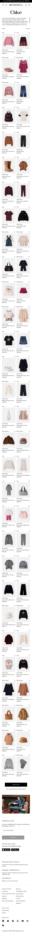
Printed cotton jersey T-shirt (9, 350)
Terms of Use (5, 908)
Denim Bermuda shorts (23, 350)
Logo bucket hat (21, 749)
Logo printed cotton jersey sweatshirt (12, 101)
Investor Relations (20, 901)
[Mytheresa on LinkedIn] (3, 921)
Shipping (4, 898)
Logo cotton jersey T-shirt (23, 126)
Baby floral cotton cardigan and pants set (13, 525)
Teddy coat (5, 649)
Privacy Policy (5, 910)
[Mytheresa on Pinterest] (13, 921)
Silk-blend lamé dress (22, 325)
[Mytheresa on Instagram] (18, 921)
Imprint (4, 912)
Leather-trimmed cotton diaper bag (11, 276)
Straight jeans (20, 151)
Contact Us (5, 891)
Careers (18, 898)
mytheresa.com (20, 931)
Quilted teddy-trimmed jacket (10, 450)
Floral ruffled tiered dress (9, 325)
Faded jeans (20, 101)
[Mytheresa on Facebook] (8, 921)
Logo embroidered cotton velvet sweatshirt (13, 599)
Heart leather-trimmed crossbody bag (12, 425)
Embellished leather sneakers (10, 375)
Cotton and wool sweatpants (24, 550)
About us (18, 889)
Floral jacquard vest (22, 425)
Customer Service (6, 889)
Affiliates (18, 903)
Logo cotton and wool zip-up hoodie (11, 550)
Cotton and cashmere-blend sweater (12, 201)
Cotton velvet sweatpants (23, 599)
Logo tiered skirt (21, 300)
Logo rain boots (6, 176)
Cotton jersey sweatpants (23, 475)
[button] (14, 33)
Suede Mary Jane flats (8, 76)
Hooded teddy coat (22, 724)
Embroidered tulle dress (23, 375)
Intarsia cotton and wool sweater (10, 674)
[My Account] (26, 5)
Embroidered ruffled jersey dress (11, 699)
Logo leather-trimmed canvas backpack (12, 126)
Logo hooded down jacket (9, 749)
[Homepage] (16, 5)
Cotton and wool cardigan (23, 649)
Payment (4, 896)
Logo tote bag (6, 724)
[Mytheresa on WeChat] (3, 925)
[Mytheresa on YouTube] (23, 921)
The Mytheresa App (21, 891)
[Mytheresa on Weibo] (27, 921)
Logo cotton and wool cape (24, 176)
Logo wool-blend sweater (9, 51)
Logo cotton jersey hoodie (9, 774)
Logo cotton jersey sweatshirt (24, 624)
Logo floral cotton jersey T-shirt (10, 300)
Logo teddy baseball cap (8, 624)
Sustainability (19, 893)
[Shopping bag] (29, 5)
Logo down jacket (21, 226)
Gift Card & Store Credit (8, 893)
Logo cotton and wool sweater (10, 151)
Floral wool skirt (21, 51)
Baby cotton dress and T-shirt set (10, 251)
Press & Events (20, 896)
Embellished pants (21, 400)
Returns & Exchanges (7, 901)
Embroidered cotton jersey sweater (11, 475)
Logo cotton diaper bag (23, 500)
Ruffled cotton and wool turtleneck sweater (13, 400)
